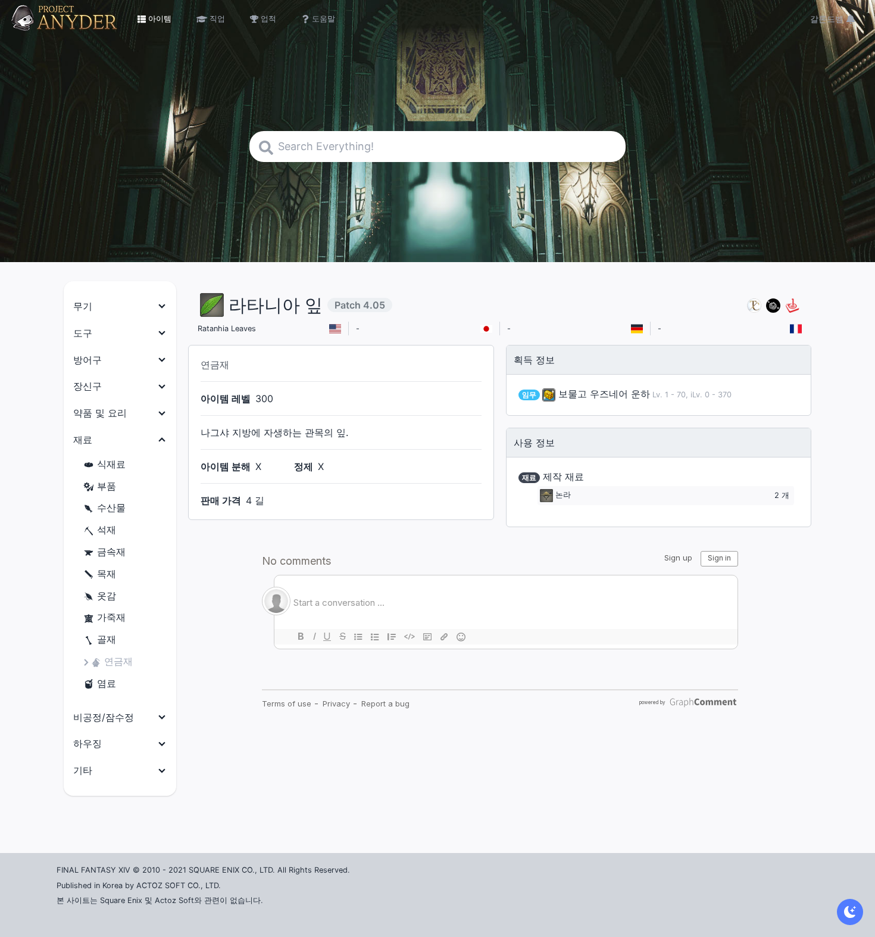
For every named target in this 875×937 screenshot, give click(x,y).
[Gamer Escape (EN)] (792, 305)
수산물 (111, 507)
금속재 (111, 552)
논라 (563, 495)
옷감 (106, 596)
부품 (106, 486)
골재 (106, 639)
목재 (106, 574)
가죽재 (111, 617)
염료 (106, 683)
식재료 (111, 464)
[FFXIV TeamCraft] (754, 305)
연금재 (118, 661)
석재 (106, 530)
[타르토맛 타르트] (773, 305)
